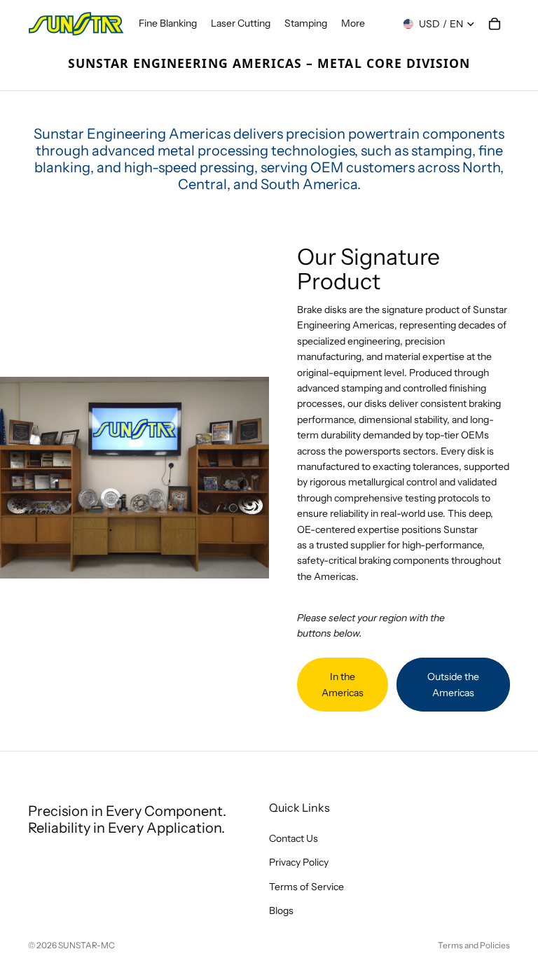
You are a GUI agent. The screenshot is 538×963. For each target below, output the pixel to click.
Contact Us (293, 838)
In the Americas (343, 684)
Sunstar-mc (86, 945)
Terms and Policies (474, 945)
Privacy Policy (299, 863)
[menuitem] (353, 24)
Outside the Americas (453, 684)
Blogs (281, 910)
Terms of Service (306, 886)
